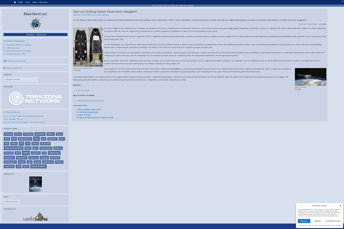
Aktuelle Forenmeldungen (15, 41)
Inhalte (20, 2)
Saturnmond (55, 158)
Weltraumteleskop (38, 166)
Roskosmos (33, 158)
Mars (35, 148)
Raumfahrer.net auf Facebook (16, 61)
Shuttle (21, 162)
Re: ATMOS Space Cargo (11, 48)
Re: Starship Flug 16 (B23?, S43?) (14, 54)
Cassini (59, 134)
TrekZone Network (12, 112)
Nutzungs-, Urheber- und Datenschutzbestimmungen (321, 225)
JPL (27, 144)
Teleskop (59, 162)
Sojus (29, 162)
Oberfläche (36, 153)
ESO (43, 139)
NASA (25, 153)
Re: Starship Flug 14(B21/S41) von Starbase (17, 45)
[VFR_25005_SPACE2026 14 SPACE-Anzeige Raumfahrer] (35, 184)
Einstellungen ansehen (333, 221)
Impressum (338, 225)
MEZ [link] (116, 28)
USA (18, 166)
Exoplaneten (52, 139)
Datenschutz (41, 34)
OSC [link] (230, 28)
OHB (44, 153)
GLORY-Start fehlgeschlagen (88, 112)
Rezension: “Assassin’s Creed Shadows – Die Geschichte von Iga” (24, 122)
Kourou (28, 148)
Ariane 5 (18, 134)
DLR (14, 139)
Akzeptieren (304, 221)
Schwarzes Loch (10, 162)
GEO (6, 144)
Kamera (35, 144)
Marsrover (58, 148)
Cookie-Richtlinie (302, 225)
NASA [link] (324, 24)
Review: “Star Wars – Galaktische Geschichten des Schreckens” (24, 116)
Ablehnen (317, 221)
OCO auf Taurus (83, 90)
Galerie (34, 2)
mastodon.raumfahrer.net (14, 68)
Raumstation (21, 158)
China (7, 139)
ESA (36, 139)
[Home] (15, 2)
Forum (27, 2)
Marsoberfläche (46, 148)
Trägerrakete (9, 166)
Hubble (13, 144)
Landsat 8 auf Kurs (84, 115)
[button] (340, 206)
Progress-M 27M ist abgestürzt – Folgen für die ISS (96, 117)
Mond (18, 153)
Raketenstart (54, 153)
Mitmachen (43, 2)
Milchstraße (9, 153)
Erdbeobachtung (25, 139)
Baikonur (51, 134)
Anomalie (8, 134)
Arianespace (28, 134)
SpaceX (37, 162)
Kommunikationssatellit (13, 148)
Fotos (62, 139)
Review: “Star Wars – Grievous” (13, 119)
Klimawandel (45, 144)
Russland (44, 158)
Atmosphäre (40, 134)
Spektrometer (48, 162)
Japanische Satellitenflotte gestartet (91, 101)
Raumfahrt (77, 15)
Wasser (26, 166)
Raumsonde (9, 158)
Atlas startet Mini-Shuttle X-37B (89, 109)
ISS (21, 144)
